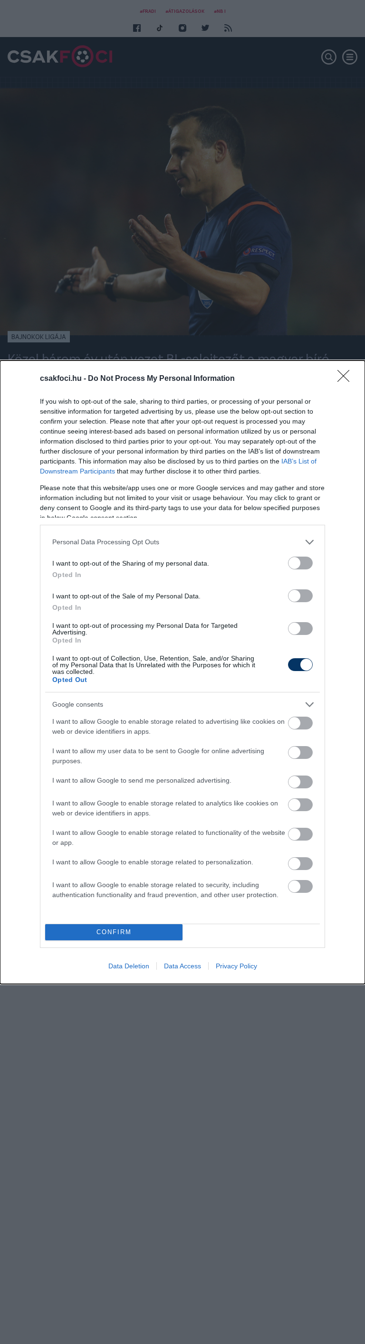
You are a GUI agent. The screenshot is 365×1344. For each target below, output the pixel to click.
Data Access (182, 966)
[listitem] (182, 542)
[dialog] (182, 672)
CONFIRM (114, 932)
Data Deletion (128, 966)
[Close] (346, 379)
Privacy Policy (236, 966)
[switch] (300, 563)
